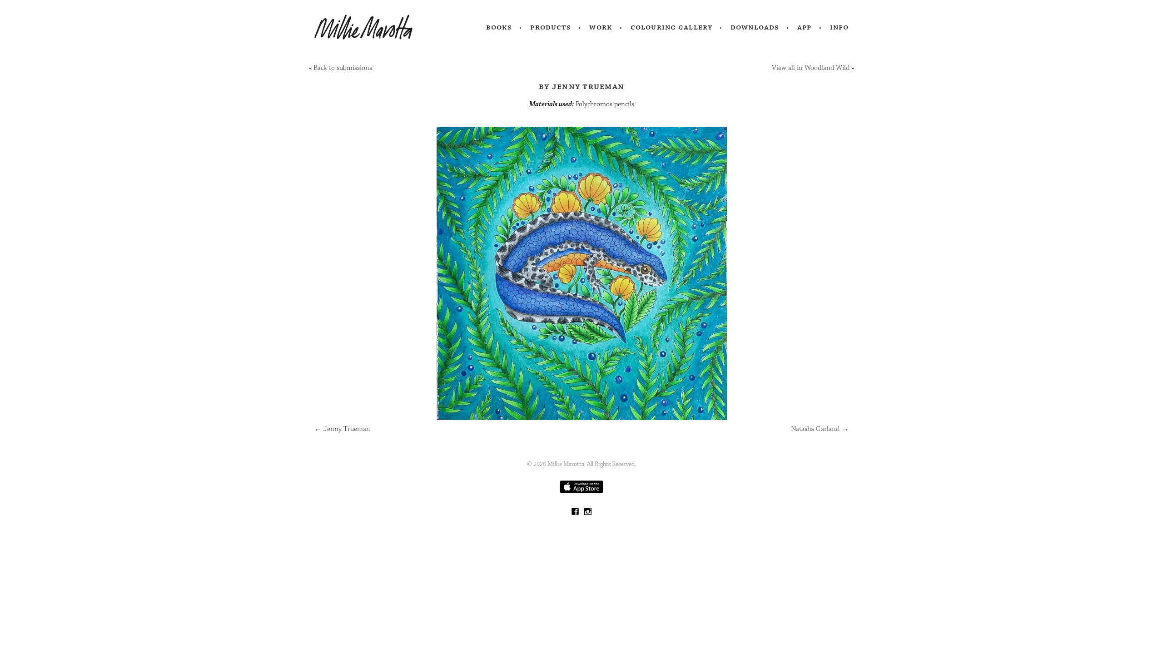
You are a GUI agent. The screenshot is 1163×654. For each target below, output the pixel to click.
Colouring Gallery (671, 27)
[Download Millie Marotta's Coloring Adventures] (581, 491)
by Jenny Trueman (581, 86)
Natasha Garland (820, 429)
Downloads (755, 27)
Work (600, 27)
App (804, 27)
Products (550, 27)
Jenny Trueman (342, 429)
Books (499, 27)
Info (839, 27)
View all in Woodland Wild (811, 68)
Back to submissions (342, 68)
